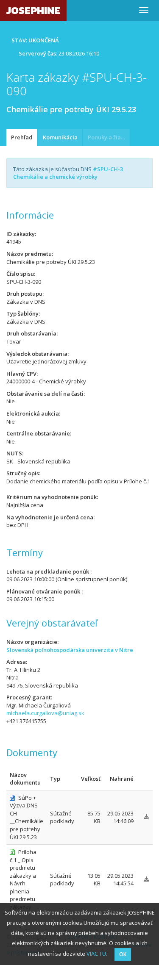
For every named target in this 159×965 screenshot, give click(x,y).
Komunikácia (60, 137)
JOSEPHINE (33, 10)
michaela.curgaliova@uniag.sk (45, 713)
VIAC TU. (96, 953)
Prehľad (22, 137)
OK (122, 954)
